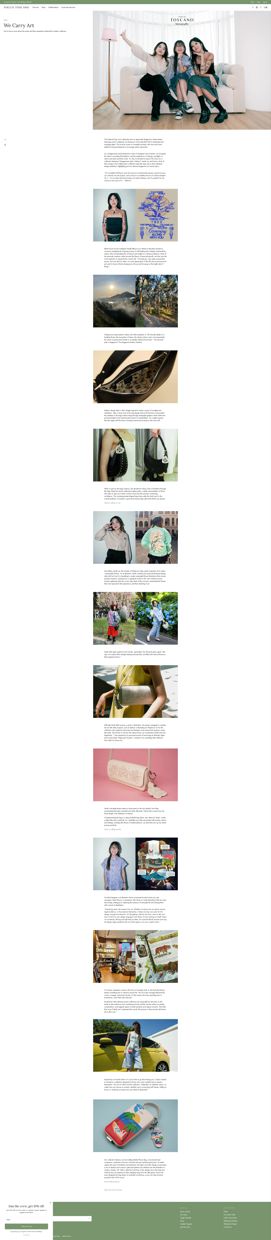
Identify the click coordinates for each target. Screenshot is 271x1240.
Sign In (265, 2)
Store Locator (185, 1211)
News (6, 20)
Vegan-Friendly (185, 1217)
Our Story (183, 1214)
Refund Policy (66, 1236)
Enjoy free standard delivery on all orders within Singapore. (22, 2)
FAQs (226, 1211)
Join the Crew (185, 1227)
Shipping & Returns (231, 1221)
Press (182, 1221)
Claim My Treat (26, 1226)
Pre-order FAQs (229, 1214)
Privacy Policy (56, 1236)
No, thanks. (26, 1235)
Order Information (230, 1217)
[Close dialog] (50, 1202)
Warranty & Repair (230, 1224)
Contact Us (228, 1227)
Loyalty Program (186, 1224)
